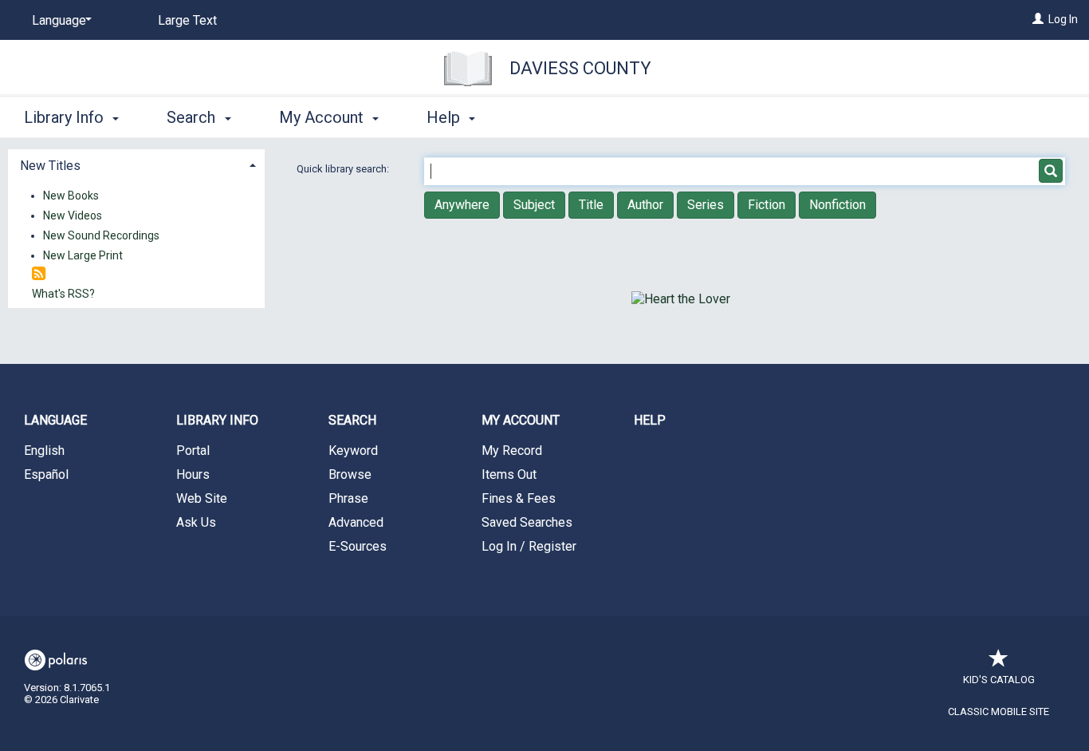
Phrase (348, 498)
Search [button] (193, 117)
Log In (1063, 19)
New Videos (72, 215)
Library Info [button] (66, 117)
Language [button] (55, 420)
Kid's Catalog (999, 680)
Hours (193, 474)
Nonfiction (837, 204)
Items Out (509, 474)
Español (46, 474)
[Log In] (1038, 19)
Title (591, 204)
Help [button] (445, 117)
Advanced (355, 522)
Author (645, 204)
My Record (512, 450)
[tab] (136, 164)
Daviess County (580, 68)
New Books (71, 195)
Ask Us (196, 522)
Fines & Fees (519, 498)
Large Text (187, 20)
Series (705, 204)
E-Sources (357, 546)
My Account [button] (323, 117)
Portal (193, 450)
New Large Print (83, 255)
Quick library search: (344, 169)
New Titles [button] (50, 165)
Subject (534, 204)
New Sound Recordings (101, 235)
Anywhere (461, 204)
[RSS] (38, 274)
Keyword (353, 450)
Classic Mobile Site (998, 711)
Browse (350, 474)
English (44, 450)
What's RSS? (63, 293)
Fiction (766, 204)
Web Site (201, 498)
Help (650, 420)
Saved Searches (527, 522)
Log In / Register (529, 546)
